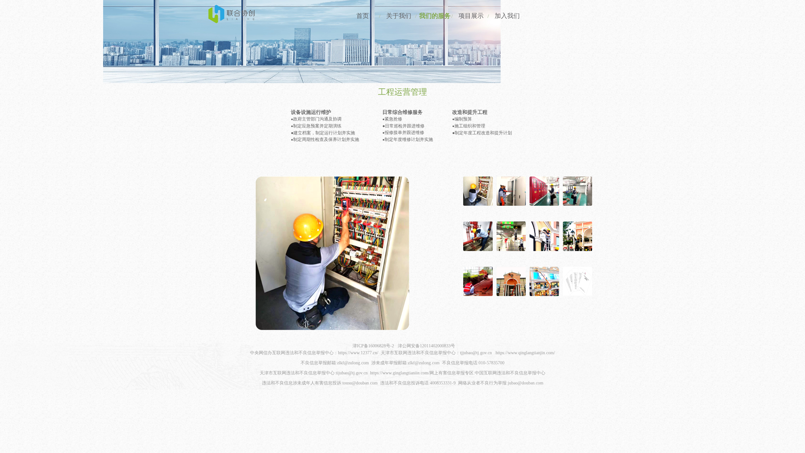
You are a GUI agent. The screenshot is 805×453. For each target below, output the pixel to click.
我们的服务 (435, 15)
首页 (362, 15)
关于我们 (398, 15)
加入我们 (507, 15)
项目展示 (471, 15)
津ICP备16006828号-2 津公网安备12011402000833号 (404, 346)
